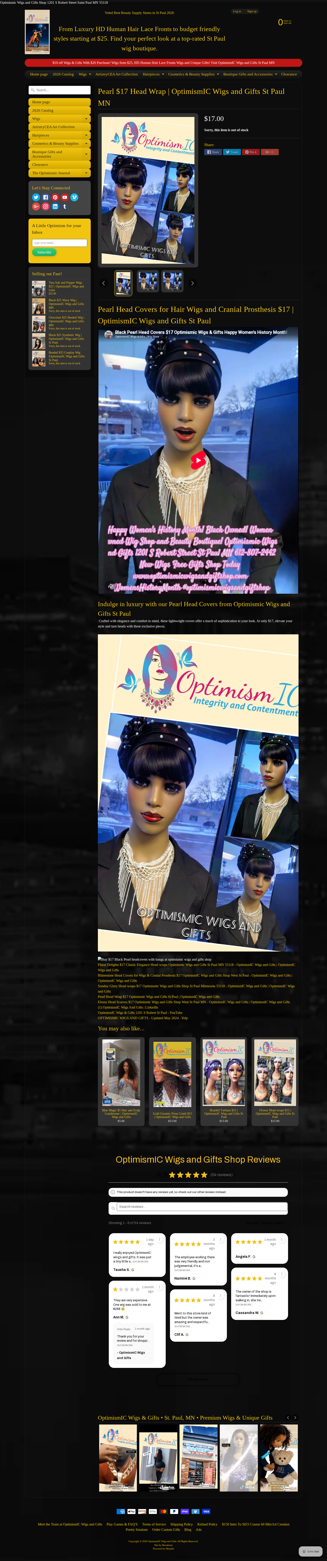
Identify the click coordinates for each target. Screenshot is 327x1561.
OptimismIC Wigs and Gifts (162, 1541)
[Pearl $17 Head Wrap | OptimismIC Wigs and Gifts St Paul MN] (123, 283)
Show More (140, 1261)
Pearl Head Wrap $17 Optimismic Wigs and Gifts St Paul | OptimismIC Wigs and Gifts (159, 997)
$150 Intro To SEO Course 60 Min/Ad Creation (255, 1524)
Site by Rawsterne (163, 1545)
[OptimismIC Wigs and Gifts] (37, 32)
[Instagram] (46, 206)
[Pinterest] (55, 197)
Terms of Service (154, 1524)
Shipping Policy (181, 1524)
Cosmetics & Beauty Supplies (194, 75)
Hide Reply (123, 1329)
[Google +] (36, 206)
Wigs (85, 75)
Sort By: (253, 1223)
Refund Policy (207, 1524)
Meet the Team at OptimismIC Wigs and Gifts (70, 1524)
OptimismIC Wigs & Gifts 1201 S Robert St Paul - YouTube (140, 1013)
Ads (199, 1529)
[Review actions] (159, 1239)
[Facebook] (46, 197)
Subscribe (44, 252)
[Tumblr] (65, 206)
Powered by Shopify (163, 1548)
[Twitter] (36, 197)
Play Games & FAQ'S (122, 1524)
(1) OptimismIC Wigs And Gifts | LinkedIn (128, 1007)
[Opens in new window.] (132, 1269)
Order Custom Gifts (166, 1529)
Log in (237, 11)
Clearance (289, 74)
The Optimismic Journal (61, 174)
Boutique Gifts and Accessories (250, 75)
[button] (236, 1174)
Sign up (252, 11)
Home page (39, 74)
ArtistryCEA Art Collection (116, 74)
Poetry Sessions (137, 1529)
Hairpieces (154, 75)
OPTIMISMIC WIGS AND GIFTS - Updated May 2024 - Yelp (143, 1018)
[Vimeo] (74, 197)
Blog (187, 1529)
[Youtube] (65, 197)
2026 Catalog (63, 74)
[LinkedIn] (55, 206)
